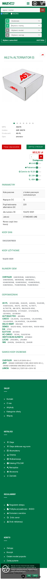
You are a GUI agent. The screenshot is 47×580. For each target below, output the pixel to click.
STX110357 (22, 311)
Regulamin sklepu (17, 505)
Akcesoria (13, 472)
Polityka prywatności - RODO (21, 509)
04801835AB (19, 277)
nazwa (16, 14)
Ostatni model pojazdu (16, 556)
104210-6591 (8, 259)
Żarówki (12, 476)
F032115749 (25, 334)
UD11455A (7, 314)
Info (35, 575)
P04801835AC (33, 285)
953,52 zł (38, 152)
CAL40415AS (25, 319)
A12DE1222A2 (8, 306)
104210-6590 (16, 327)
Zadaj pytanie (12, 560)
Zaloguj (10, 548)
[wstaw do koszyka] (41, 157)
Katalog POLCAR (16, 463)
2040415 (24, 303)
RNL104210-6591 (28, 308)
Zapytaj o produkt (35, 147)
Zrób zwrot (14, 517)
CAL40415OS (20, 321)
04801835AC (30, 277)
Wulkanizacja (15, 459)
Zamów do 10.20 (29, 171)
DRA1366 (19, 324)
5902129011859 (9, 241)
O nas (9, 403)
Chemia (12, 455)
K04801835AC (21, 282)
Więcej (10, 416)
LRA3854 (23, 340)
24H (34, 175)
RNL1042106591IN (10, 311)
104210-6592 (39, 327)
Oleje (11, 442)
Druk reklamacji (16, 522)
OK (42, 10)
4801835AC (29, 280)
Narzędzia (13, 467)
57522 (9, 329)
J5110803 (28, 337)
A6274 (17, 306)
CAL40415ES (37, 319)
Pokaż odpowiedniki (11, 147)
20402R (29, 342)
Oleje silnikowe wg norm (19, 446)
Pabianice (32, 167)
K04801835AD (34, 282)
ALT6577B (7, 308)
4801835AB (19, 280)
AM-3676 (16, 308)
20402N (11, 342)
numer (5, 14)
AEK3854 (21, 316)
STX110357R (33, 311)
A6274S (24, 306)
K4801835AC (8, 285)
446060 (32, 303)
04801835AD (8, 280)
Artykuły (10, 407)
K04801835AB (8, 282)
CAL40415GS (8, 321)
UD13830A (16, 314)
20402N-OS (20, 342)
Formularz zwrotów (17, 513)
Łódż (34, 163)
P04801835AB (20, 285)
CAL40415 (15, 319)
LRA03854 (14, 340)
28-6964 (16, 332)
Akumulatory (14, 451)
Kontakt (10, 399)
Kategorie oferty (14, 411)
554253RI (40, 303)
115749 (16, 334)
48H (34, 179)
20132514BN (14, 303)
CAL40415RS (32, 321)
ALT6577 (32, 306)
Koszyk (10, 552)
